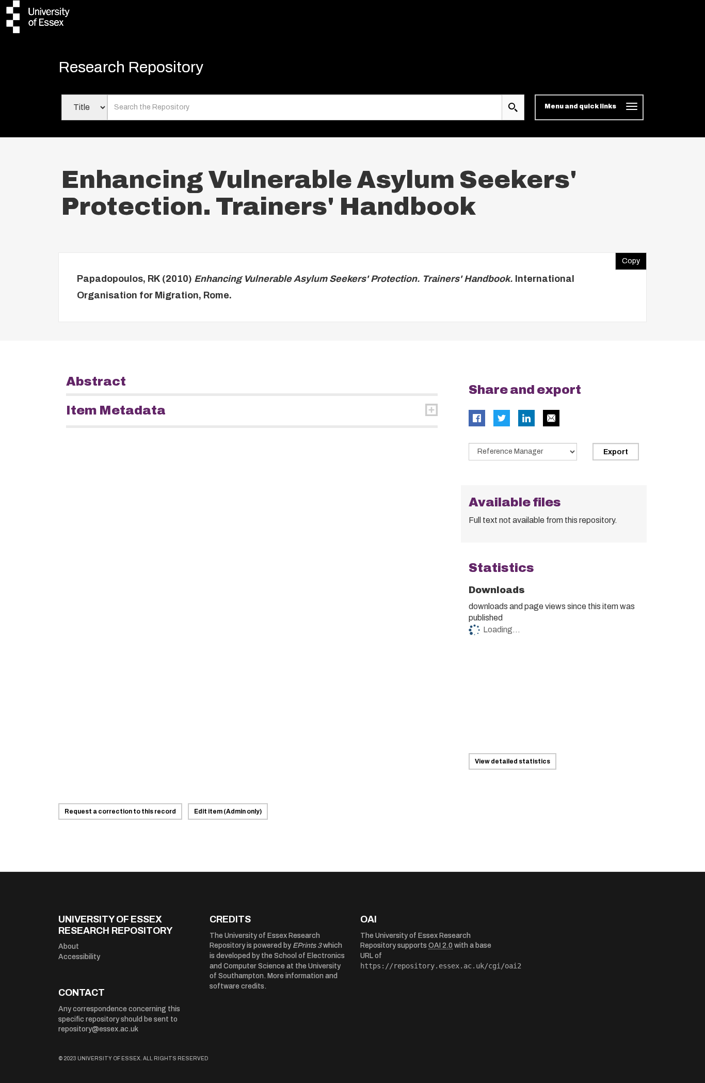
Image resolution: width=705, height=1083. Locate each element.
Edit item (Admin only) (228, 811)
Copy (627, 258)
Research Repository (130, 67)
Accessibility (79, 957)
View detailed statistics (512, 761)
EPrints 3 (307, 945)
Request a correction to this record (120, 811)
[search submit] (513, 107)
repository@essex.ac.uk (98, 1029)
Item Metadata (116, 410)
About (68, 946)
